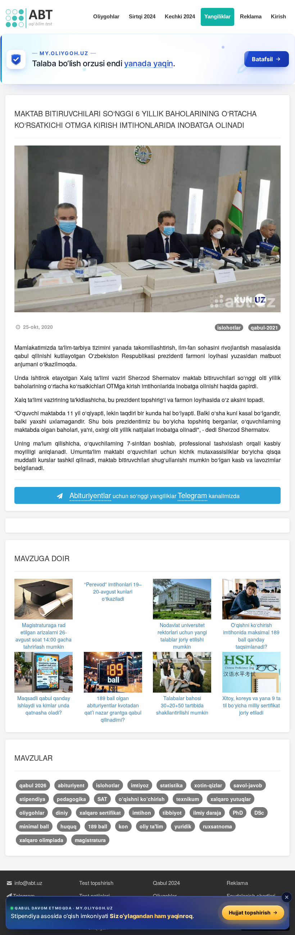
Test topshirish (96, 882)
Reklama (251, 16)
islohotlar (229, 327)
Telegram (24, 895)
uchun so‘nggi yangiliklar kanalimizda (154, 495)
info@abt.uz (27, 882)
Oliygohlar (106, 16)
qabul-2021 (264, 327)
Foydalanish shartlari (251, 895)
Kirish (278, 16)
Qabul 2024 (166, 882)
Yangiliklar (217, 16)
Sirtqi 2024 (142, 16)
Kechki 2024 (180, 16)
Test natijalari (94, 895)
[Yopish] (286, 897)
